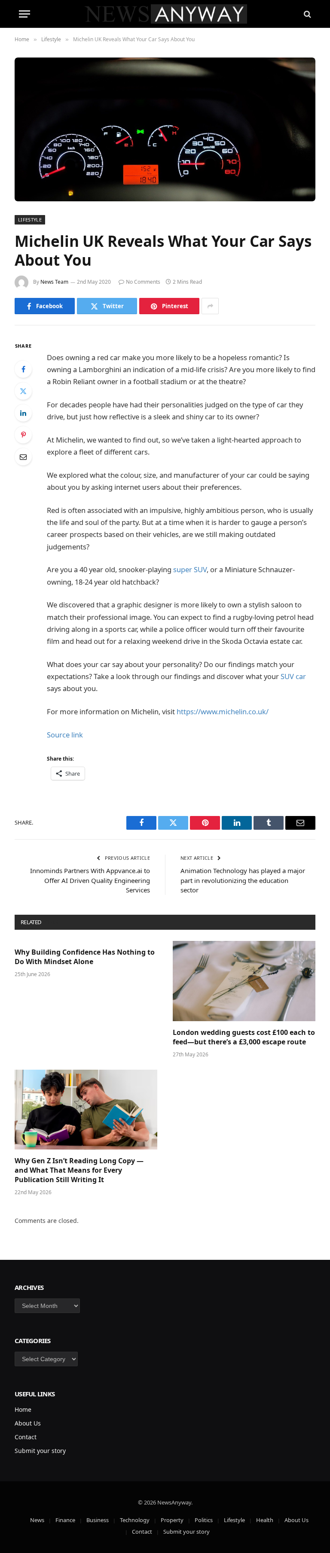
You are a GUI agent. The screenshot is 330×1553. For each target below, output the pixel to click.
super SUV (190, 569)
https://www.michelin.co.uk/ (223, 711)
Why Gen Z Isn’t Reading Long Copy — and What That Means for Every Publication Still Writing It (79, 1170)
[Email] (23, 456)
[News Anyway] (165, 14)
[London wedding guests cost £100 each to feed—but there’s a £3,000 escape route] (244, 981)
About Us (28, 1423)
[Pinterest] (23, 434)
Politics (204, 1520)
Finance (65, 1520)
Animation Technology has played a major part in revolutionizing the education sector (242, 880)
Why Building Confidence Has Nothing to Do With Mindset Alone (85, 957)
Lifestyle (30, 219)
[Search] (306, 14)
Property (172, 1520)
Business (97, 1520)
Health (264, 1520)
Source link (65, 735)
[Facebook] (23, 369)
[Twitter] (23, 391)
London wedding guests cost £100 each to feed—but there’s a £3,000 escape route (244, 1037)
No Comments (143, 281)
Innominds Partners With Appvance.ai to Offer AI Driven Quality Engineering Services (90, 880)
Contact (26, 1437)
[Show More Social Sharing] (210, 306)
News (37, 1520)
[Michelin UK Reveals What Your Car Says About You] (165, 129)
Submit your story (40, 1451)
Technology (135, 1520)
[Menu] (24, 14)
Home (23, 1409)
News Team (54, 281)
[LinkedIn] (23, 413)
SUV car (293, 676)
